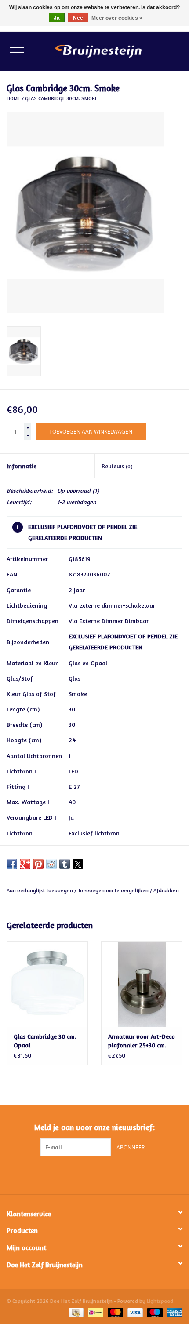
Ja (57, 18)
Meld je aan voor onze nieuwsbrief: (94, 1127)
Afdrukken (166, 890)
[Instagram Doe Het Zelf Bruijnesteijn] (102, 1174)
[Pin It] (38, 864)
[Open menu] (17, 49)
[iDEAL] (94, 1312)
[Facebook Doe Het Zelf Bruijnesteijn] (87, 1174)
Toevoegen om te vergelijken (114, 890)
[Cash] (75, 1312)
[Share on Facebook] (12, 864)
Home (13, 98)
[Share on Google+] (25, 864)
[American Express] (173, 1312)
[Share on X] (78, 864)
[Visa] (134, 1312)
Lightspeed (160, 1301)
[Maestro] (154, 1312)
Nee (78, 18)
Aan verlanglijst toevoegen (40, 890)
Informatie (21, 466)
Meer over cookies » (116, 18)
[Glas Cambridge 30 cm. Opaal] (47, 984)
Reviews (117, 466)
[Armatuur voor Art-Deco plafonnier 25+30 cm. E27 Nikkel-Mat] (141, 984)
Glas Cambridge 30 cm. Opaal (45, 1040)
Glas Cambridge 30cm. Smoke (61, 98)
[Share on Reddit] (51, 864)
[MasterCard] (114, 1312)
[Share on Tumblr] (64, 864)
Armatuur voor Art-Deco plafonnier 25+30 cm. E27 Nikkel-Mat (141, 1041)
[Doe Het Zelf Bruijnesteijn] (112, 50)
